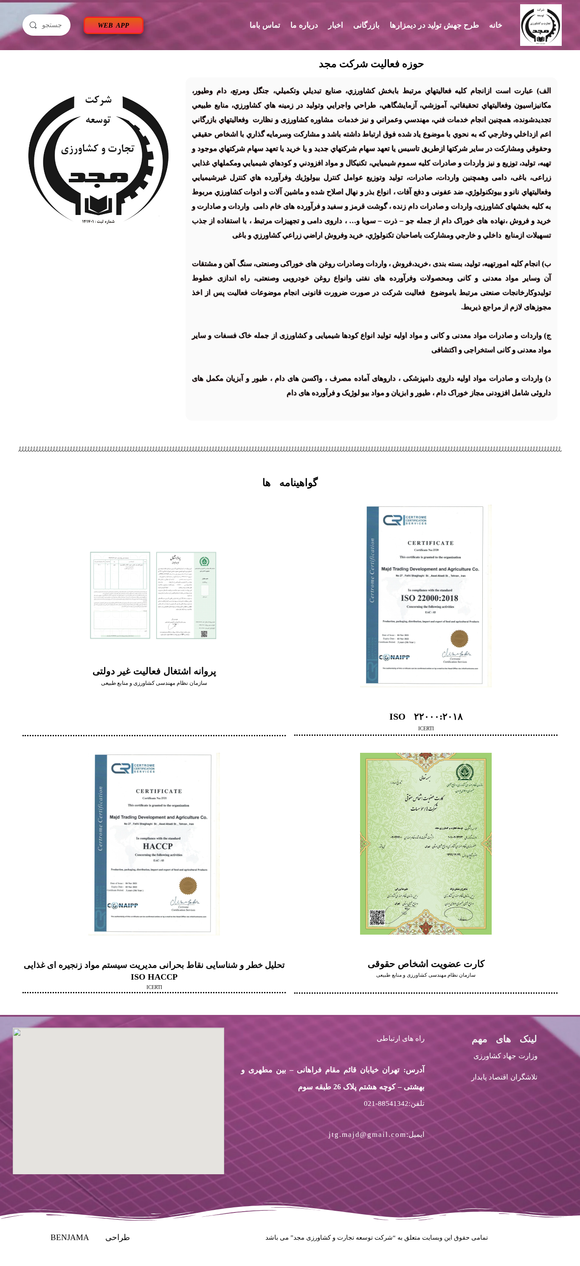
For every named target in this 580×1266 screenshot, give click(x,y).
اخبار (335, 25)
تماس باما (265, 25)
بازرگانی (366, 25)
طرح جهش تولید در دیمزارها (434, 25)
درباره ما (304, 25)
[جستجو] (33, 25)
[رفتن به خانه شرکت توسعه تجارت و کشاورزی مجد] (541, 25)
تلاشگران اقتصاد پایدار (504, 1077)
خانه (495, 25)
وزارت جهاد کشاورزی (505, 1056)
